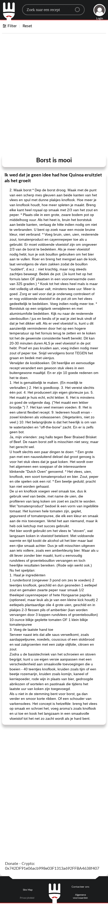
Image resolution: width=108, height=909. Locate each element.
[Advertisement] (54, 95)
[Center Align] (79, 7)
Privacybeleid (27, 898)
